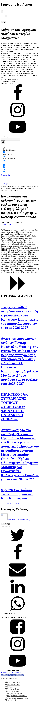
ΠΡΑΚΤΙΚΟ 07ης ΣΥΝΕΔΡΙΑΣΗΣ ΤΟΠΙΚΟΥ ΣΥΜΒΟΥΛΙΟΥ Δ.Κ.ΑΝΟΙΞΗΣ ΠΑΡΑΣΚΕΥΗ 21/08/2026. (14, 406)
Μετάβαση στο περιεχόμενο (11, 672)
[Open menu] (2, 10)
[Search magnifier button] (3, 142)
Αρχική (4, 184)
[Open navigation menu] (2, 12)
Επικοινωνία (5, 175)
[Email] (17, 577)
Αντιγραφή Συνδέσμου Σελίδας (19, 519)
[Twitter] (17, 543)
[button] (12, 675)
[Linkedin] (17, 594)
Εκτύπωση (5, 524)
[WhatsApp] (17, 611)
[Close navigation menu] (6, 16)
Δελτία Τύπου (6, 224)
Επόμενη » (15, 504)
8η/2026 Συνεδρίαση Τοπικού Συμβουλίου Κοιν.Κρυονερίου (17, 494)
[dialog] (20, 46)
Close (3, 22)
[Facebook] (17, 560)
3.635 (9, 504)
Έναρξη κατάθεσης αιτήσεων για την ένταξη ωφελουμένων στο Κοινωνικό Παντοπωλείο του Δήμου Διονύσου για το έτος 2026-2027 (19, 317)
